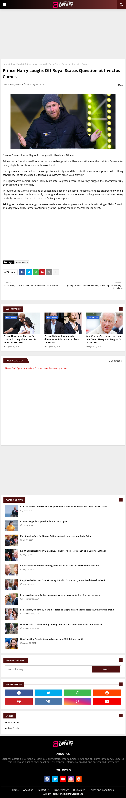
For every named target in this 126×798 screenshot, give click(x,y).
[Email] (49, 272)
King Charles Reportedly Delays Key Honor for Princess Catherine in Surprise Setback (63, 550)
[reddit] (107, 692)
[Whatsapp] (36, 272)
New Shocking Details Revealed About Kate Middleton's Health (51, 639)
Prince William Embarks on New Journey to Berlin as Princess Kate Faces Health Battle (63, 506)
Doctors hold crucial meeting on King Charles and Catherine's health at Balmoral (61, 624)
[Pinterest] (42, 272)
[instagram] (78, 701)
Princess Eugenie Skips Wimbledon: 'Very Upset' (44, 521)
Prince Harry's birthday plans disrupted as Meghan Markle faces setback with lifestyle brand (67, 609)
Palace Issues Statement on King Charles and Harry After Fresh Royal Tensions (59, 565)
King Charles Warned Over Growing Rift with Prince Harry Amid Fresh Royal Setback (62, 580)
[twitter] (48, 692)
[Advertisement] (63, 34)
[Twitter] (29, 272)
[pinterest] (19, 701)
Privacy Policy (61, 789)
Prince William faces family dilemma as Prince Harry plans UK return (61, 339)
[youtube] (107, 701)
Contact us (43, 789)
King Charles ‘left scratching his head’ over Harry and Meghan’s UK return (103, 339)
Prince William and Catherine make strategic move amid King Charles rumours (60, 594)
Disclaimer (79, 789)
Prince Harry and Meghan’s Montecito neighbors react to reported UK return (20, 339)
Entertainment (14, 722)
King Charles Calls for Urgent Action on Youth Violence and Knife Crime (56, 536)
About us (28, 789)
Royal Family (16, 64)
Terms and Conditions (101, 789)
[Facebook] (22, 272)
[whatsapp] (78, 692)
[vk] (48, 701)
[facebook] (19, 692)
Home (6, 64)
